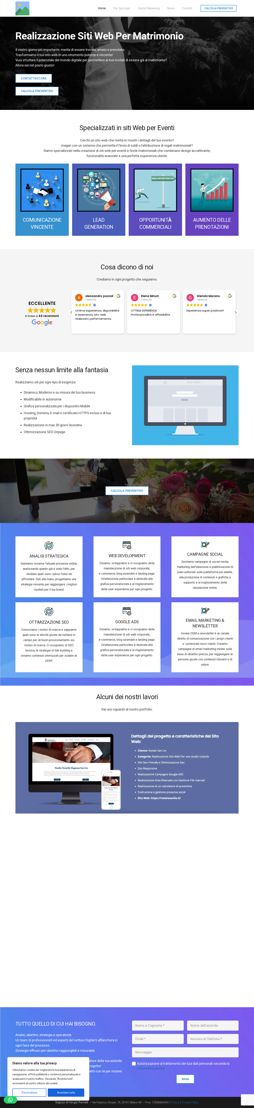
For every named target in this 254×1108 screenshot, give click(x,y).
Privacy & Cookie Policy (184, 1102)
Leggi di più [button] (194, 328)
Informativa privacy (151, 1068)
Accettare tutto (66, 1092)
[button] (235, 312)
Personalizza (29, 1092)
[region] (48, 1079)
